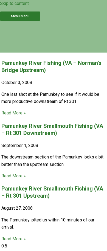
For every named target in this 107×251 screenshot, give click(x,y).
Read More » (13, 113)
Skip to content (14, 3)
